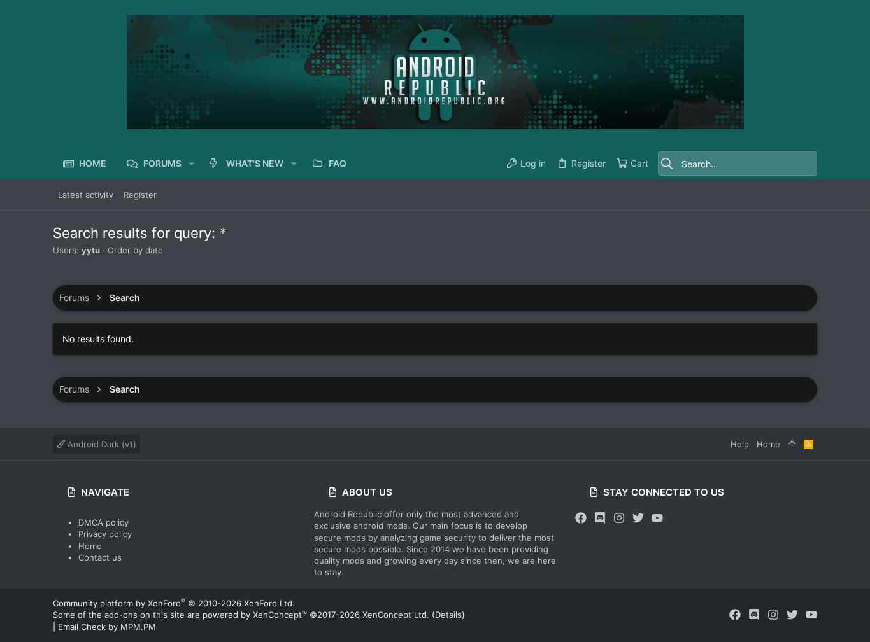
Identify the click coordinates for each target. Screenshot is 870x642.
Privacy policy (105, 534)
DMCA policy (103, 522)
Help (740, 444)
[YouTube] (657, 518)
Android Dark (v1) (100, 444)
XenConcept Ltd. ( (398, 615)
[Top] (792, 444)
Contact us (100, 557)
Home (90, 546)
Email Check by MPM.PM (107, 627)
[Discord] (600, 518)
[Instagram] (619, 518)
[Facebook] (581, 518)
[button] (191, 163)
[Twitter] (638, 518)
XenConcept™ (280, 615)
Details (448, 615)
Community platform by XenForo (174, 603)
